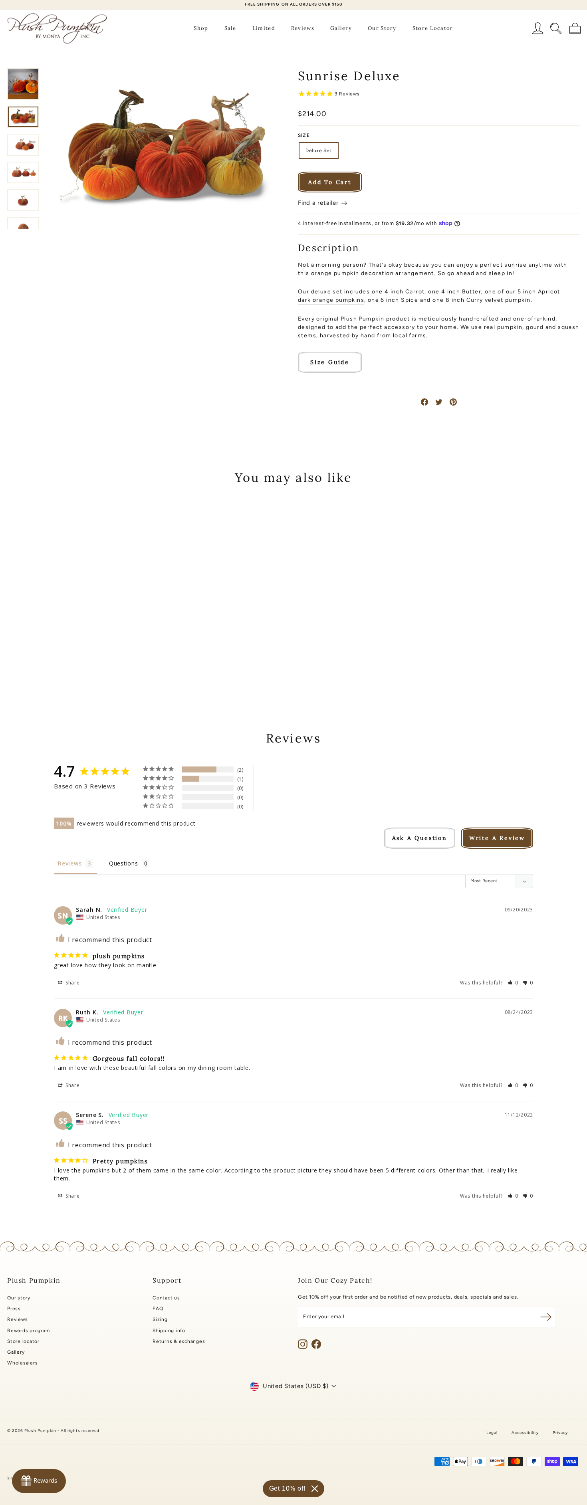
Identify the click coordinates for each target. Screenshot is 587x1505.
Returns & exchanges (179, 1341)
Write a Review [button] (497, 838)
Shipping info (169, 1330)
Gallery (341, 28)
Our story (18, 1298)
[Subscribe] (546, 1317)
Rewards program (28, 1330)
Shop (201, 28)
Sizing (160, 1319)
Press (14, 1308)
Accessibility (525, 1432)
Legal (492, 1432)
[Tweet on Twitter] (438, 401)
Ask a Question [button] (419, 838)
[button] (513, 982)
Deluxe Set (318, 150)
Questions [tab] (123, 863)
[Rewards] (39, 1481)
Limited (263, 28)
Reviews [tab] (69, 863)
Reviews (302, 28)
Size (304, 135)
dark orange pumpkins (331, 300)
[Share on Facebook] (424, 401)
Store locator (23, 1341)
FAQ (158, 1308)
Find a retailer (319, 202)
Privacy (560, 1432)
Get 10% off (287, 1488)
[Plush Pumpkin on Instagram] (302, 1344)
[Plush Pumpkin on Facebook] (316, 1344)
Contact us (166, 1298)
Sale (230, 28)
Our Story (382, 28)
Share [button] (72, 982)
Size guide (329, 362)
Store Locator (432, 28)
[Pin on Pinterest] (453, 401)
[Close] (314, 1488)
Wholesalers (22, 1363)
